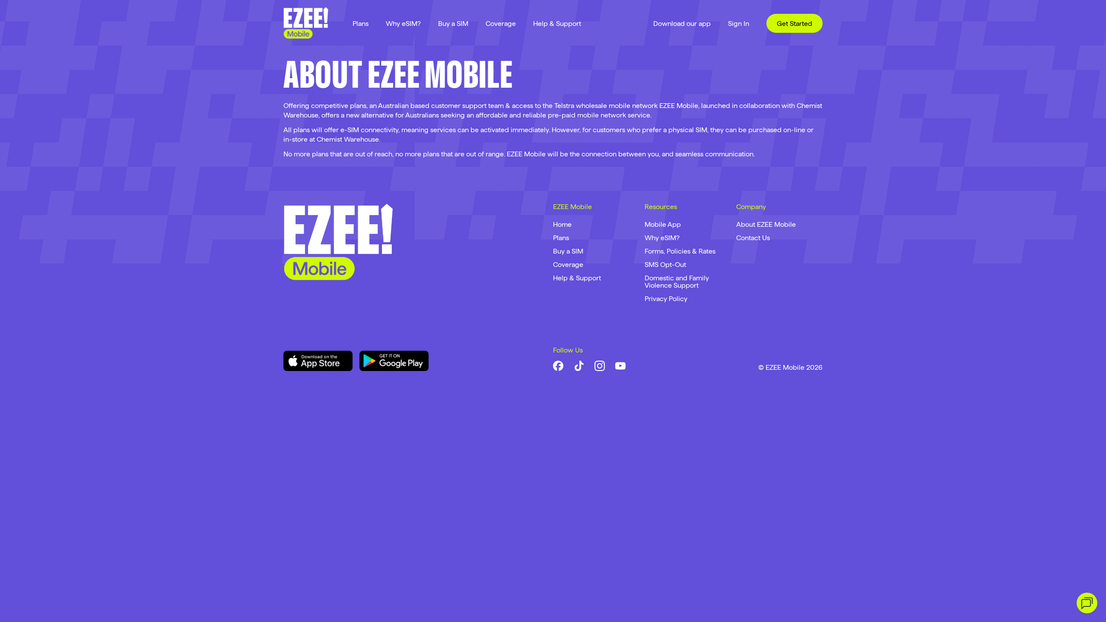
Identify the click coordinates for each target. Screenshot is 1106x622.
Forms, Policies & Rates (680, 251)
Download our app (682, 23)
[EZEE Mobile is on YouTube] (620, 366)
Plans (361, 23)
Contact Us (753, 237)
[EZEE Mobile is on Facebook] (558, 366)
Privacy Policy (666, 298)
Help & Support (557, 23)
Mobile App (663, 224)
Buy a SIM (453, 23)
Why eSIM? (403, 23)
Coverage (501, 23)
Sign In (738, 23)
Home (562, 224)
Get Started (794, 23)
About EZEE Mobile (766, 224)
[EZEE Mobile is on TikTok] (579, 366)
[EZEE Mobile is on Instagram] (599, 366)
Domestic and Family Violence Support (677, 281)
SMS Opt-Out (665, 264)
